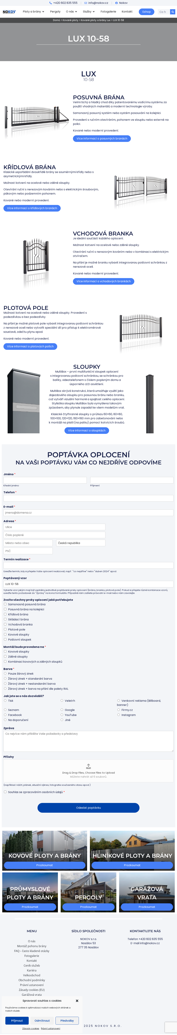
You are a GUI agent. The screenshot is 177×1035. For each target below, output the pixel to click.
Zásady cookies (30, 1028)
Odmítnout (42, 1020)
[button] (77, 1001)
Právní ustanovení (50, 1028)
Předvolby (67, 1020)
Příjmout (17, 1020)
